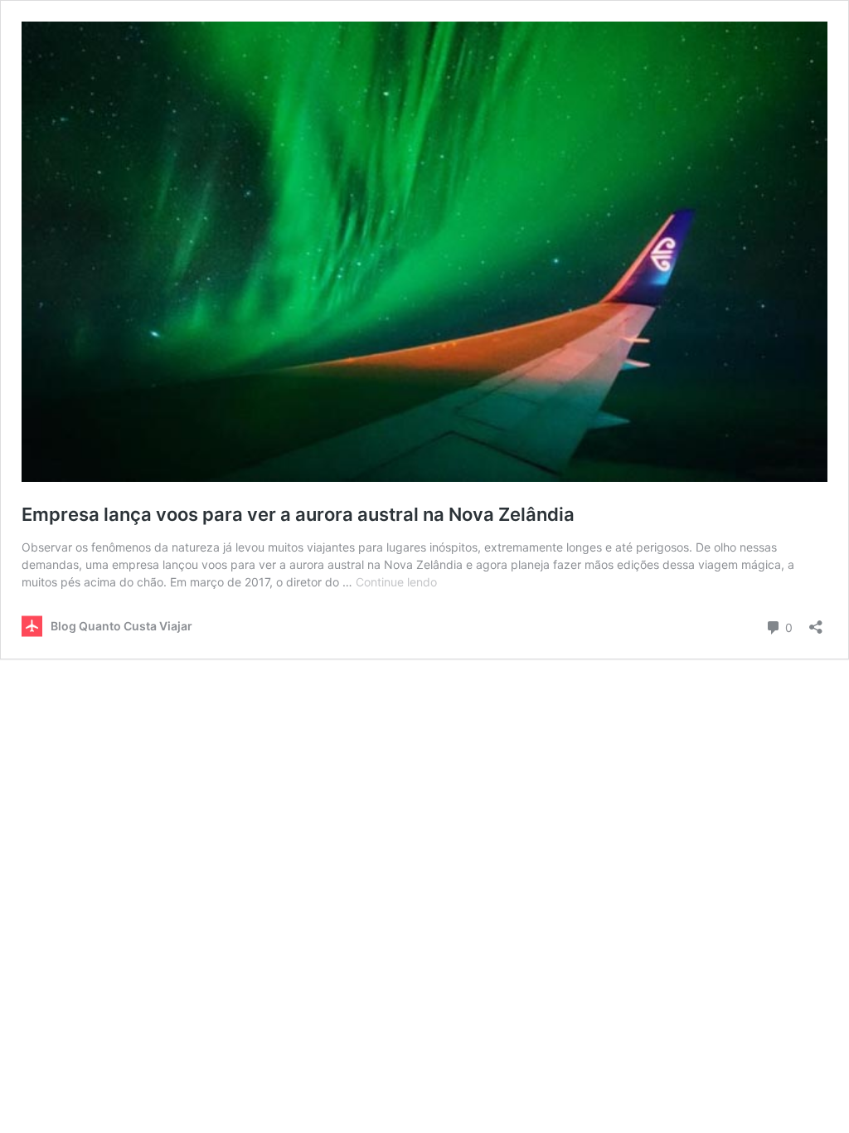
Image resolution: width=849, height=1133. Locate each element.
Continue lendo (396, 582)
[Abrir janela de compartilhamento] (815, 622)
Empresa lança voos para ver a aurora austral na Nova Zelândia (300, 514)
